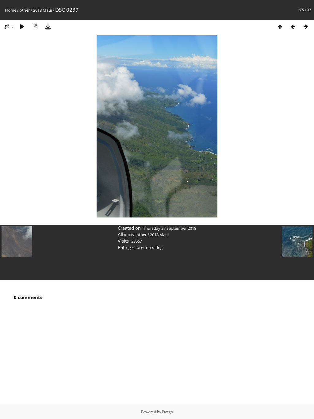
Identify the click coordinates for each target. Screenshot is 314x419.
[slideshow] (22, 26)
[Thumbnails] (280, 26)
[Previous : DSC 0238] (292, 26)
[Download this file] (47, 26)
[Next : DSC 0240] (305, 26)
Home (10, 10)
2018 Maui (42, 10)
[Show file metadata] (35, 26)
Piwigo (167, 411)
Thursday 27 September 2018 (169, 228)
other (25, 10)
